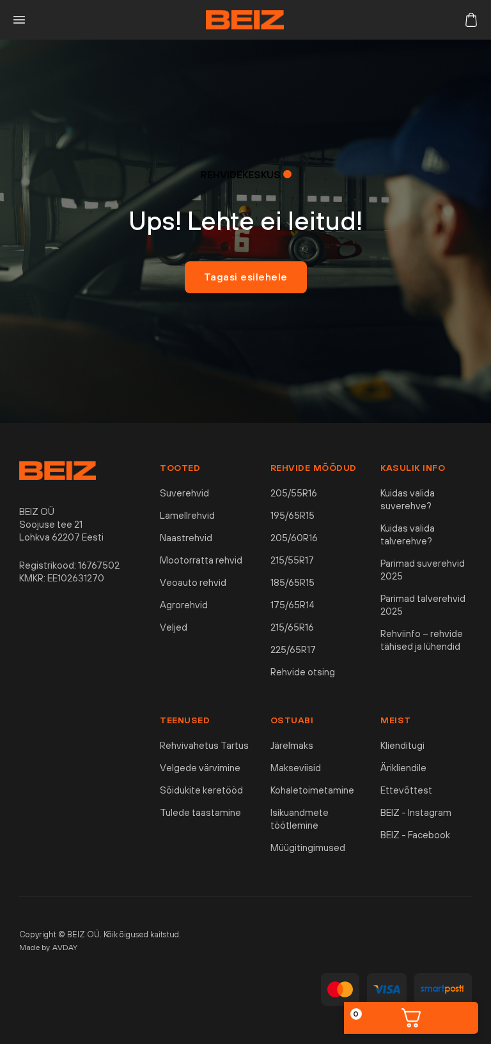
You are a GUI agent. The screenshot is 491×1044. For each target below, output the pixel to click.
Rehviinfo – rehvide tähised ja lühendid (421, 640)
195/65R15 (292, 515)
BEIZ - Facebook (415, 834)
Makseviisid (295, 767)
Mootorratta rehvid (201, 560)
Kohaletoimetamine (312, 790)
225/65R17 (293, 649)
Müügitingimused (307, 847)
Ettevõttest (406, 790)
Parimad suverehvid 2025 (422, 569)
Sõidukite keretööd (201, 790)
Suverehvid (184, 492)
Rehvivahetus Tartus (204, 745)
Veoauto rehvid (193, 582)
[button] (19, 20)
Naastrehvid (186, 537)
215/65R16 (292, 627)
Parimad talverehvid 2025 (422, 605)
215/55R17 (292, 560)
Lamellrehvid (187, 515)
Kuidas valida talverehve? (407, 534)
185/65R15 (292, 582)
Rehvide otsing (302, 671)
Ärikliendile (403, 767)
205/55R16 (293, 492)
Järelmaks (291, 745)
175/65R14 (292, 604)
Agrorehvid (184, 604)
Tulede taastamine (200, 812)
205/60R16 (294, 537)
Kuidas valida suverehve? (407, 499)
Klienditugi (402, 745)
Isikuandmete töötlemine (299, 819)
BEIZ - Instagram (415, 812)
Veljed (173, 627)
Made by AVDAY (48, 947)
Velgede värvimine (200, 767)
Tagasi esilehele (246, 276)
